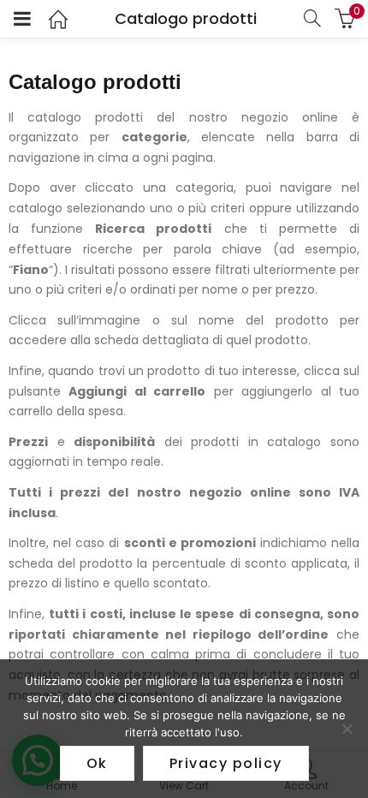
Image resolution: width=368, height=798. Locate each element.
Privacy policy (225, 763)
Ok (97, 763)
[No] (346, 728)
